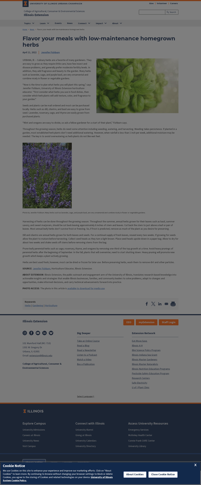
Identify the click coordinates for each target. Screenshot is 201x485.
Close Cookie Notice (163, 474)
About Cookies (135, 474)
